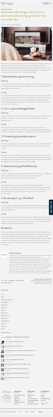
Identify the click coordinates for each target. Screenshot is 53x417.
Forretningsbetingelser (45, 398)
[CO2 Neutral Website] (41, 412)
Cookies (20, 411)
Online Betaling (31, 402)
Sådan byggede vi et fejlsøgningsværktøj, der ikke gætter (17, 337)
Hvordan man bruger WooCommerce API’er (14, 359)
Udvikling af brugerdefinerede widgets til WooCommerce (17, 373)
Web (2, 329)
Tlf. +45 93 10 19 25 (6, 400)
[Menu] (51, 3)
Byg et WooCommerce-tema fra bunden (14, 346)
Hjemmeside (17, 398)
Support (3, 310)
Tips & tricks (3, 318)
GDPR (26, 411)
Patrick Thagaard (16, 24)
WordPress (3, 313)
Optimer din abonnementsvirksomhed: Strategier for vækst (17, 364)
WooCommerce (4, 315)
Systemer (16, 404)
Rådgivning (16, 400)
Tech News (43, 400)
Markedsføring (4, 321)
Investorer (3, 326)
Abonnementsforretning (19, 395)
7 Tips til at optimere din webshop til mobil (14, 341)
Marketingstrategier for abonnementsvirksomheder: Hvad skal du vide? (20, 350)
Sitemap (32, 411)
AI (1, 294)
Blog (2, 297)
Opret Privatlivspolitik (32, 398)
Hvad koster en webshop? (33, 404)
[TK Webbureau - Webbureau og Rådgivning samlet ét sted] (7, 3)
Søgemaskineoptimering (19, 402)
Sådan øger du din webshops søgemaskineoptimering (16, 368)
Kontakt (42, 395)
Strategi (2, 308)
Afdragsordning (31, 395)
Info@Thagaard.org (6, 402)
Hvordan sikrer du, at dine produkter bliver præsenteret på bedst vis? (20, 355)
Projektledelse (4, 302)
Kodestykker (3, 305)
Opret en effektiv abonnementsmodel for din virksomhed (17, 377)
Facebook (3, 323)
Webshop (16, 397)
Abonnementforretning (6, 300)
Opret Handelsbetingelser (33, 400)
